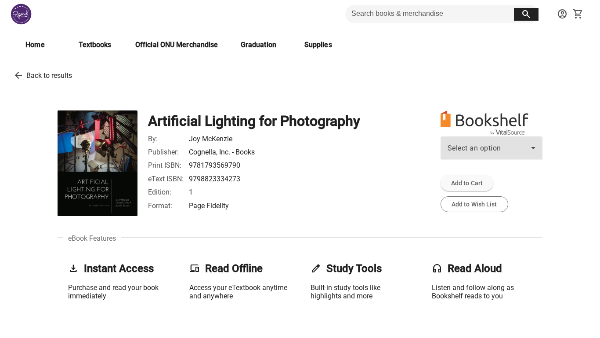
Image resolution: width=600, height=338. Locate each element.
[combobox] (491, 151)
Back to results (49, 75)
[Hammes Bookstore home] (21, 14)
